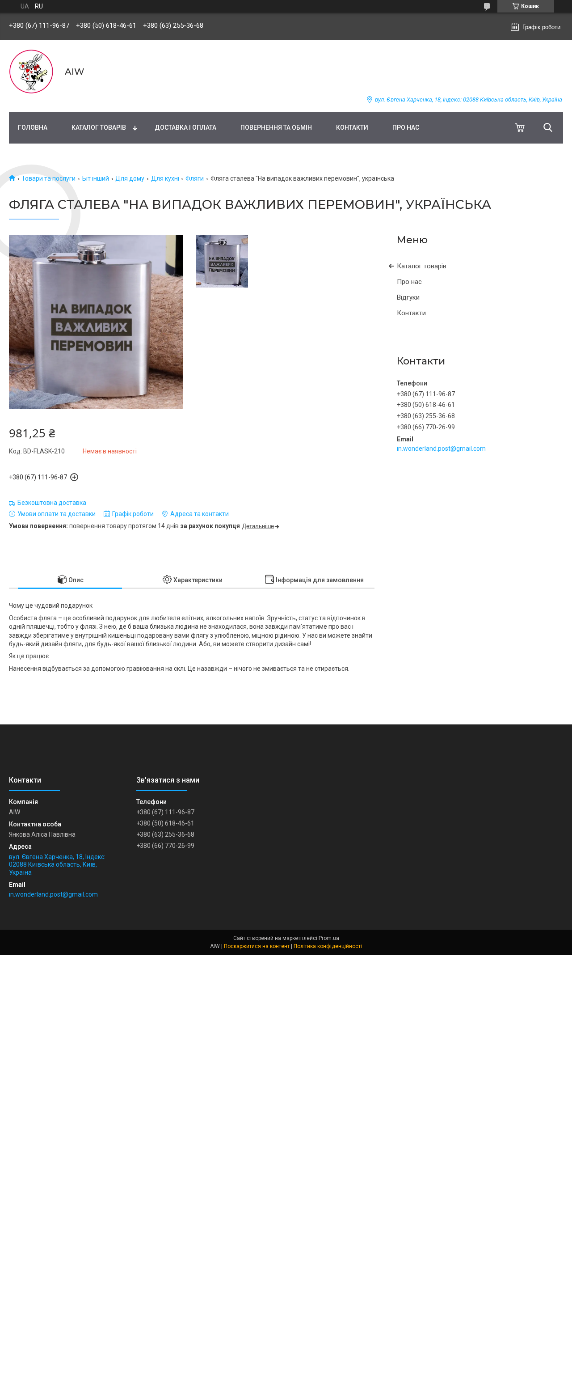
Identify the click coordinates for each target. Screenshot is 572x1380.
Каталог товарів (99, 127)
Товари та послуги (48, 178)
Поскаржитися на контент (257, 946)
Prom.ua (329, 938)
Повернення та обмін (276, 127)
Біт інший (95, 178)
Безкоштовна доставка (51, 502)
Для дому (129, 178)
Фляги (194, 178)
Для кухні (165, 178)
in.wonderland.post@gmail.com (441, 448)
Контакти (352, 127)
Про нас (405, 127)
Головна (32, 127)
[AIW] (31, 71)
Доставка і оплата (185, 127)
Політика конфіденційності (328, 946)
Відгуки (408, 297)
